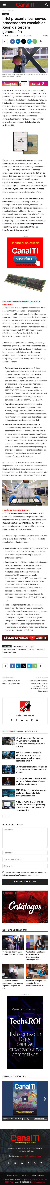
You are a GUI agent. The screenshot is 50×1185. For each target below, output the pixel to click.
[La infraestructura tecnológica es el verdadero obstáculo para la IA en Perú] (8, 769)
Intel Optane (22, 649)
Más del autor (31, 731)
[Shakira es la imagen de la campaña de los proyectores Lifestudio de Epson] (37, 971)
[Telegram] (29, 41)
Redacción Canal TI (11, 36)
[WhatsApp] (34, 41)
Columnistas (6, 784)
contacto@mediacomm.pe (30, 1156)
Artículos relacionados (12, 731)
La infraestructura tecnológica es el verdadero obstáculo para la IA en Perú (31, 770)
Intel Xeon (40, 649)
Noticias (11, 10)
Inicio (4, 10)
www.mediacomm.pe (38, 1182)
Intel (31, 646)
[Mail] (28, 720)
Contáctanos (24, 1175)
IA (26, 646)
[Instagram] (17, 720)
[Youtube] (38, 720)
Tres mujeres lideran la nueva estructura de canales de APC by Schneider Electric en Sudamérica (38, 686)
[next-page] (7, 816)
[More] (40, 41)
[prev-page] (3, 816)
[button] (4, 4)
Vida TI (5, 949)
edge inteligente (18, 646)
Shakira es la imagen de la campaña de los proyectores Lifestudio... (36, 983)
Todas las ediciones (37, 1175)
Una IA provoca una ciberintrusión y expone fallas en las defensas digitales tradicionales (31, 781)
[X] (23, 41)
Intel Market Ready (9, 649)
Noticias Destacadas (14, 930)
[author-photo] (25, 712)
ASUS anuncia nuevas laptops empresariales (11, 682)
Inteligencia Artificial (10, 652)
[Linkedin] (18, 41)
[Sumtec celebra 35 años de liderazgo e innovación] (13, 942)
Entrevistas (30, 949)
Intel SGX (31, 649)
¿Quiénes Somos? (12, 1175)
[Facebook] (12, 41)
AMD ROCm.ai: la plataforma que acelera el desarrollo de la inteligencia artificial (31, 793)
